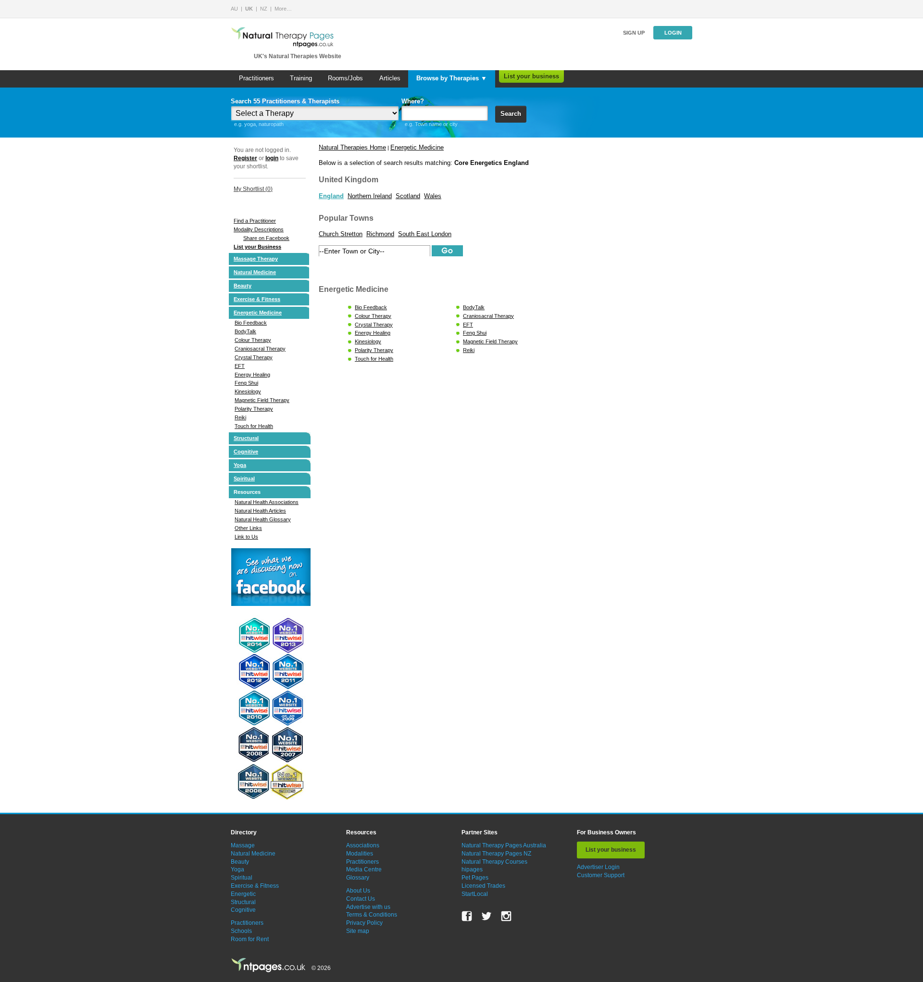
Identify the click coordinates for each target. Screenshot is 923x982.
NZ (263, 9)
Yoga (240, 465)
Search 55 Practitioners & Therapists (285, 101)
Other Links (248, 528)
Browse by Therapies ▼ (451, 78)
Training (301, 78)
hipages (472, 869)
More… (283, 9)
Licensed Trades (483, 885)
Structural (246, 438)
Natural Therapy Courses (494, 861)
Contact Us (360, 898)
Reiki (240, 417)
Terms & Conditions (371, 914)
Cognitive (246, 451)
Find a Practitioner (255, 221)
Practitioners (256, 78)
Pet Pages (475, 877)
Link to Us (246, 537)
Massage (243, 845)
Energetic (243, 894)
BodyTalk (245, 331)
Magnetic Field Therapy (262, 400)
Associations (362, 845)
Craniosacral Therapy (260, 349)
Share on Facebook (266, 238)
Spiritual (244, 478)
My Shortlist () (253, 189)
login (271, 158)
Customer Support (600, 875)
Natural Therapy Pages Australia (504, 845)
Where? (412, 101)
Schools (241, 931)
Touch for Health (254, 426)
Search (510, 113)
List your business (531, 76)
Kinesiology (248, 391)
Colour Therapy (253, 340)
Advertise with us (368, 907)
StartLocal (475, 894)
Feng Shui (246, 383)
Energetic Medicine (258, 312)
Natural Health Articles (260, 511)
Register (245, 158)
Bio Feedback (251, 323)
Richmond (380, 234)
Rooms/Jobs (345, 78)
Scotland (408, 196)
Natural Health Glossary (263, 519)
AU (234, 9)
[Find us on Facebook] (467, 916)
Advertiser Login (598, 867)
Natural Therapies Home (352, 147)
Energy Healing (252, 375)
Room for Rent (250, 939)
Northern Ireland (370, 196)
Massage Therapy (256, 259)
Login (673, 33)
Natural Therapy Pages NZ (496, 853)
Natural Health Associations (267, 502)
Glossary (357, 877)
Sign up (634, 33)
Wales (432, 196)
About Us (358, 890)
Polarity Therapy (254, 409)
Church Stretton (340, 234)
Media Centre (364, 869)
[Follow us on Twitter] (486, 916)
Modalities (359, 853)
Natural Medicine (255, 272)
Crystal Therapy (254, 357)
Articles (389, 78)
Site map (357, 931)
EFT (240, 366)
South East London (424, 234)
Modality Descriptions (259, 229)
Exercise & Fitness (257, 299)
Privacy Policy (364, 922)
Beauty (242, 286)
